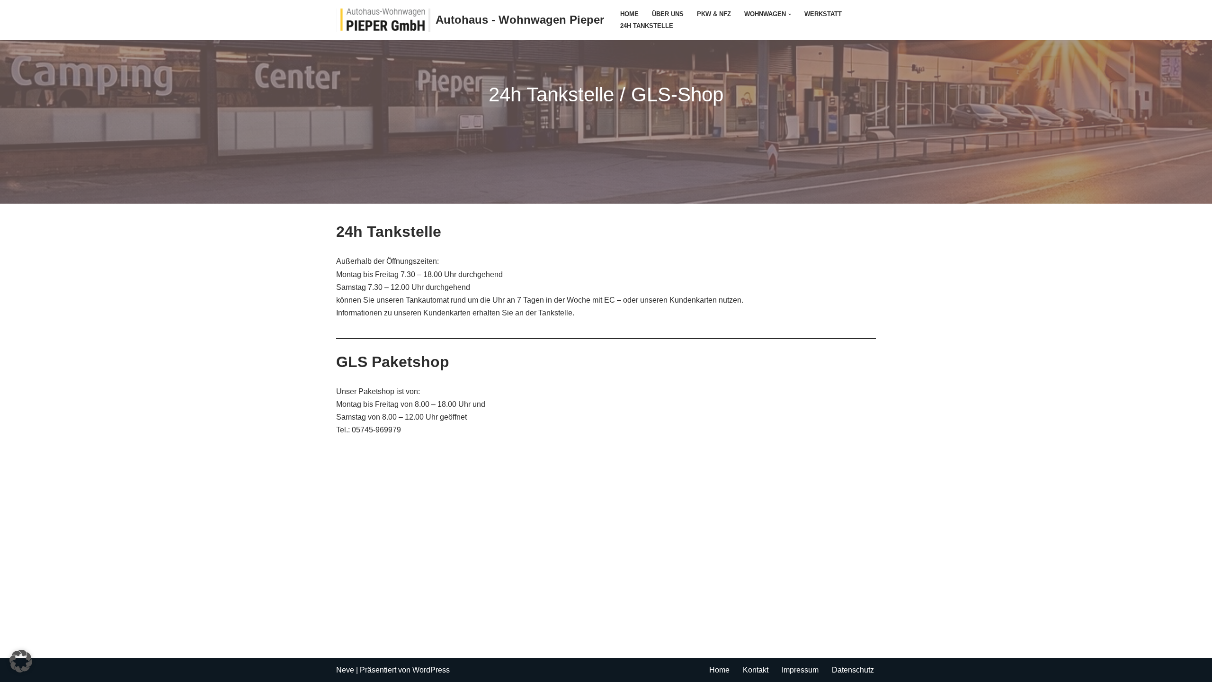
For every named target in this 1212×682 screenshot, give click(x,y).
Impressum (800, 670)
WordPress (431, 670)
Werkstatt (823, 14)
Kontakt (755, 670)
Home (629, 14)
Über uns (668, 14)
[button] (789, 14)
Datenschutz (853, 670)
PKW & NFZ (714, 14)
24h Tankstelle (646, 25)
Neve (345, 670)
